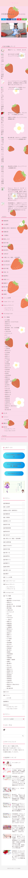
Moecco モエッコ (8, 305)
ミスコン (5, 417)
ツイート (3, 439)
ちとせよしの (8, 333)
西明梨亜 (7, 400)
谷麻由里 (7, 402)
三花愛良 (5, 235)
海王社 (5, 427)
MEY (6, 335)
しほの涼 (7, 337)
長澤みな (7, 324)
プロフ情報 (6, 317)
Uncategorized (8, 313)
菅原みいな (8, 394)
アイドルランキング (14, 473)
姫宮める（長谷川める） (11, 406)
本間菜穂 (7, 379)
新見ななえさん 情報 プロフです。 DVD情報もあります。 (17, 113)
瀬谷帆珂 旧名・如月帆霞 (12, 327)
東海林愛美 (6, 246)
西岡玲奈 (7, 398)
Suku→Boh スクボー (10, 430)
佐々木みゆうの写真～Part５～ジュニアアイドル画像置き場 (17, 55)
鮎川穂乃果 (8, 409)
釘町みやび (8, 404)
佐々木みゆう (7, 265)
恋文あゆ (7, 366)
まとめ (5, 413)
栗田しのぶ (6, 239)
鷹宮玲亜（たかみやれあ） (12, 322)
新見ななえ (8, 367)
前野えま (7, 343)
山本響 (7, 362)
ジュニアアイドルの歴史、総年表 (14, 465)
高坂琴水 (5, 276)
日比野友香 (6, 261)
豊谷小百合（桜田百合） (10, 228)
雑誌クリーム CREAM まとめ (17, 50)
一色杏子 (7, 341)
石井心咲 (7, 388)
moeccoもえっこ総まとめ (14, 456)
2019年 (7, 419)
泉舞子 (5, 294)
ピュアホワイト (9, 308)
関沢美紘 (7, 329)
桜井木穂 (5, 268)
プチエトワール (9, 310)
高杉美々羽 (8, 325)
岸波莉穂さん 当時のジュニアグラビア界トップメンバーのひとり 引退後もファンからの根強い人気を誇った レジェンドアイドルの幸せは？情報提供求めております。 (18, 207)
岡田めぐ (7, 354)
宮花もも (7, 358)
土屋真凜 (7, 348)
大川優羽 (7, 320)
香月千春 (5, 243)
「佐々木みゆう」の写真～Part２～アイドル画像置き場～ (17, 88)
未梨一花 (5, 272)
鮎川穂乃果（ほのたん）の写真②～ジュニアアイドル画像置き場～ (17, 138)
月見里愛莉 (8, 375)
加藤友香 (7, 344)
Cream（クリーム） (9, 301)
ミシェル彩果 (7, 298)
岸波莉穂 (7, 364)
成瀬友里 (5, 232)
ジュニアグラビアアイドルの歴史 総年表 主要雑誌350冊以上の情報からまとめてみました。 (18, 82)
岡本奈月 (5, 250)
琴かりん (7, 386)
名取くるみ (6, 290)
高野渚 (7, 408)
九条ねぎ (5, 254)
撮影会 (5, 423)
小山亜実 (5, 224)
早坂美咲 (7, 369)
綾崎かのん (8, 390)
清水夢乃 (7, 385)
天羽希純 (7, 352)
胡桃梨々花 (8, 392)
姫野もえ (7, 356)
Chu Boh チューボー (10, 429)
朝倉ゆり (5, 283)
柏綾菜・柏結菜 (9, 381)
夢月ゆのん (8, 350)
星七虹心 (7, 371)
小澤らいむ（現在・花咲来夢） (12, 257)
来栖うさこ (6, 279)
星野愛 (7, 373)
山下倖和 (7, 360)
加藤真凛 (7, 346)
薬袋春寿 (7, 396)
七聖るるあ (8, 331)
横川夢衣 (5, 287)
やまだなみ (8, 339)
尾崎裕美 (5, 221)
